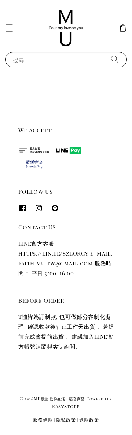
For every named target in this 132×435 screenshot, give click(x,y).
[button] (9, 28)
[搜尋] (114, 59)
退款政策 (89, 420)
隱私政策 (66, 420)
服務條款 (43, 420)
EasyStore (66, 406)
